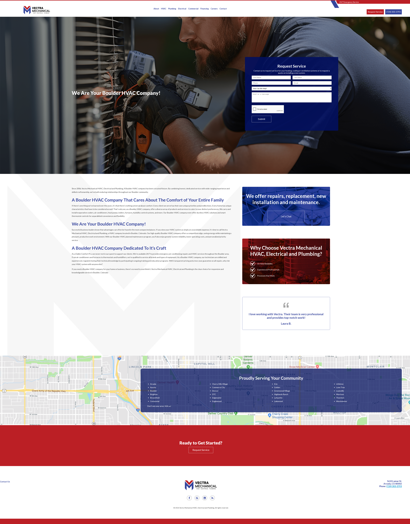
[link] (212, 498)
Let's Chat (286, 216)
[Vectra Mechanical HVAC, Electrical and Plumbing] (37, 10)
